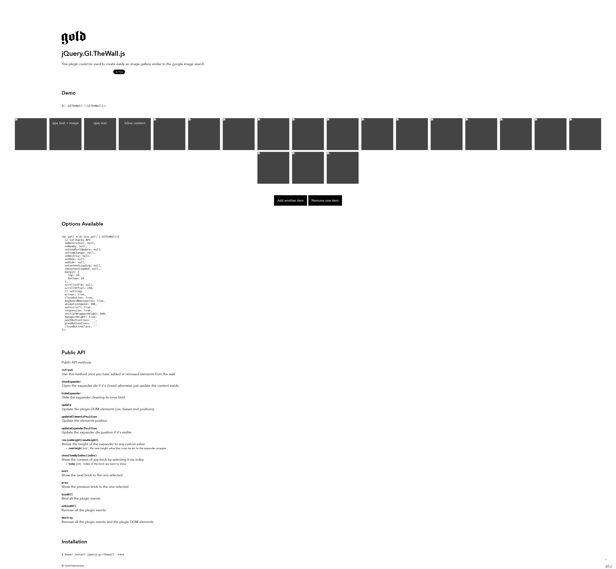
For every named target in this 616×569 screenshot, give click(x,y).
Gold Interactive (74, 565)
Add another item (290, 200)
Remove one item (325, 200)
